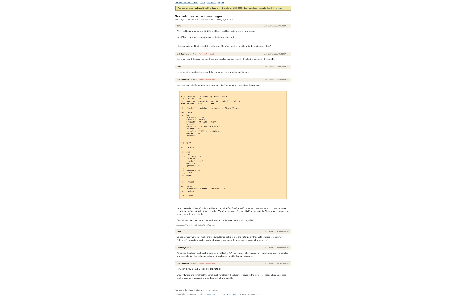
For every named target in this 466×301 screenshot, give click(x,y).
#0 (288, 26)
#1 (288, 54)
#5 (288, 247)
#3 (288, 80)
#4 (288, 231)
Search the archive (274, 8)
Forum (202, 3)
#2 (288, 67)
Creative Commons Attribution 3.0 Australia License (217, 294)
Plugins (221, 3)
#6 (288, 264)
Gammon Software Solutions (186, 3)
